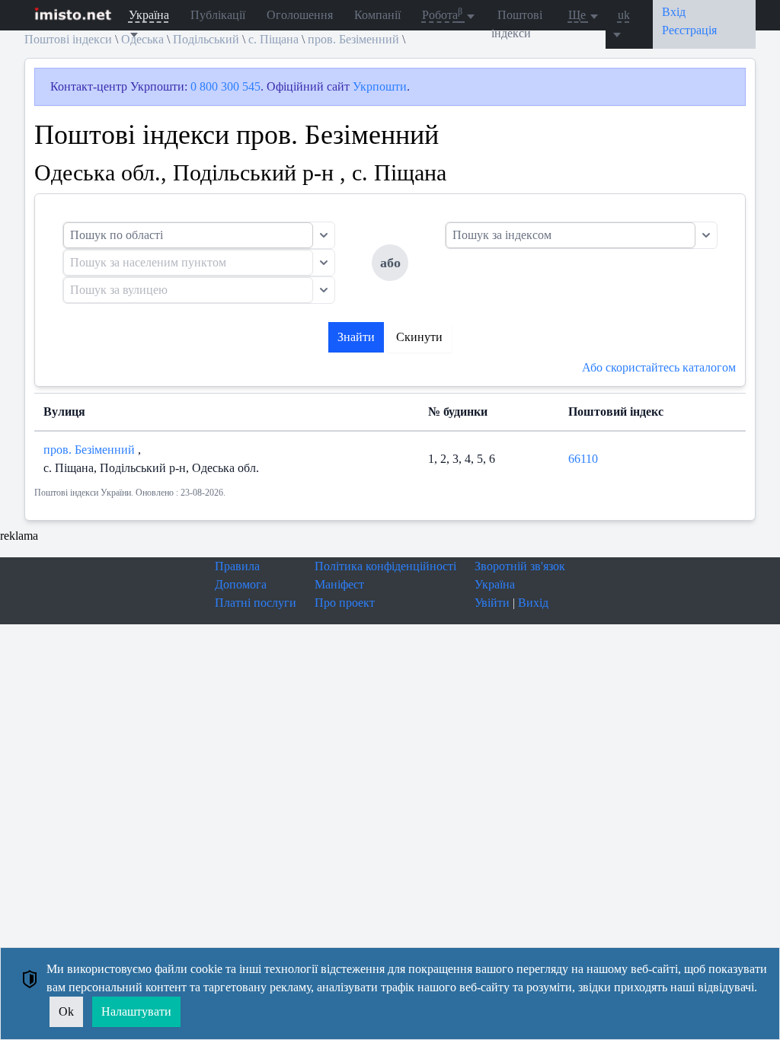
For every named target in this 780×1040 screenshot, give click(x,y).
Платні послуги (255, 602)
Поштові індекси (516, 24)
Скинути (419, 336)
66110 (583, 458)
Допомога (241, 584)
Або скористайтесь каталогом (659, 367)
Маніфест (339, 584)
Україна (495, 584)
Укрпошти (380, 86)
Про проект (345, 602)
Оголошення (300, 14)
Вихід (533, 602)
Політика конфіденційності (385, 566)
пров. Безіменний (90, 449)
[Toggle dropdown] (323, 235)
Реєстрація (689, 30)
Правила (237, 566)
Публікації (217, 14)
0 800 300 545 (225, 86)
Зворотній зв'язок (520, 566)
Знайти (356, 336)
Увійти (492, 602)
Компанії (377, 14)
